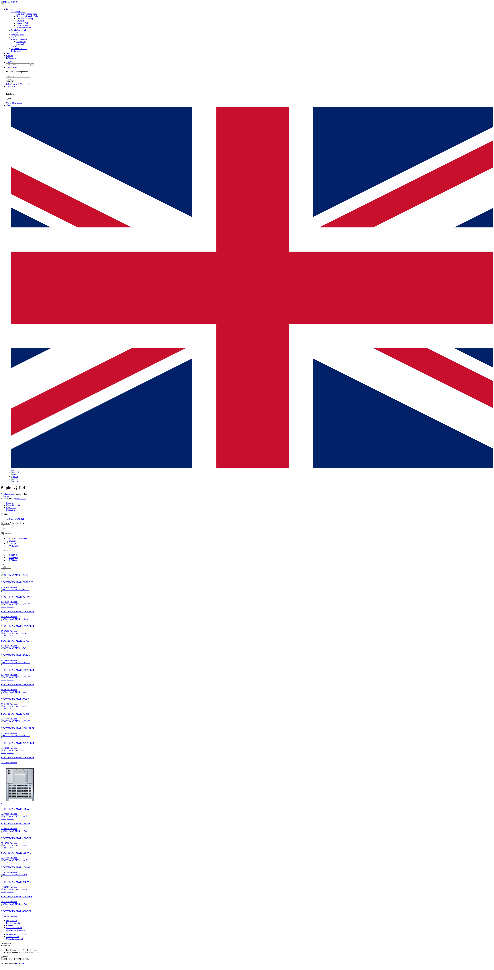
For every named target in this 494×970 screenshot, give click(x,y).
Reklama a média (13, 923)
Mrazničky (20, 44)
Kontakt (9, 55)
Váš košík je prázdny (14, 103)
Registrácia (25, 84)
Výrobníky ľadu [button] (18, 11)
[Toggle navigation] (2, 4)
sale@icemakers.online (15, 930)
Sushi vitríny (16, 51)
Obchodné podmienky (15, 939)
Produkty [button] (10, 9)
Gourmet (20, 21)
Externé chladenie (18, 538)
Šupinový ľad (22, 23)
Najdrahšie (10, 510)
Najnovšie (10, 503)
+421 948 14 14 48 (14, 927)
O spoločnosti (11, 921)
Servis (8, 53)
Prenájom (15, 37)
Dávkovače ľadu (23, 25)
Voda (12, 543)
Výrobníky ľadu (7, 494)
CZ (16, 481)
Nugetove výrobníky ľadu (27, 16)
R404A (13, 555)
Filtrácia (14, 32)
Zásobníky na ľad (18, 30)
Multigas (14, 541)
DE (17, 472)
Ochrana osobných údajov (17, 934)
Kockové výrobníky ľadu (26, 14)
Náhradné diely (17, 35)
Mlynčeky (15, 46)
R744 (13, 560)
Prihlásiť (10, 82)
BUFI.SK (20, 963)
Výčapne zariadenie (19, 49)
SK (16, 477)
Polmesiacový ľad (23, 28)
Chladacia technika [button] (19, 39)
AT (16, 474)
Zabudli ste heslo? (13, 84)
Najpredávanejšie (13, 505)
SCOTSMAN (17, 519)
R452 (13, 558)
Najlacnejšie (20, 498)
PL (16, 479)
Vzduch (14, 546)
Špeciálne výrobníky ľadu (27, 18)
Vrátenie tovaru (12, 936)
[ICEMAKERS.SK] (9, 2)
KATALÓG (11, 58)
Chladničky (21, 42)
